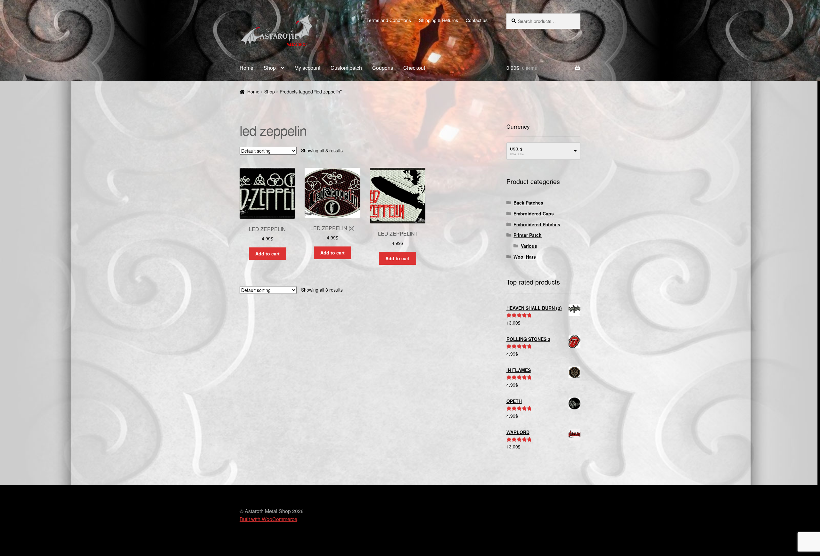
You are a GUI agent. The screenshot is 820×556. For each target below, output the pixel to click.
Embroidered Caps (533, 213)
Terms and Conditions (388, 20)
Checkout (414, 67)
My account (307, 67)
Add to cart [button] (267, 253)
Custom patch (346, 67)
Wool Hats (524, 257)
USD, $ (516, 149)
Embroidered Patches (536, 224)
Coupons (382, 67)
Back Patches (528, 202)
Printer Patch (527, 235)
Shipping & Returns (438, 20)
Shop (270, 67)
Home (246, 67)
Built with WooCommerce (268, 519)
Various (529, 246)
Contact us (477, 20)
